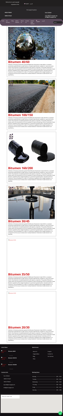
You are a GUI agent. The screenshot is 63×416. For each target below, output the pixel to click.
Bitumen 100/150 (20, 115)
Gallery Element (17, 21)
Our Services (8, 21)
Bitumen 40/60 (18, 62)
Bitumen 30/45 (18, 221)
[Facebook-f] (50, 3)
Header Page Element (32, 22)
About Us (22, 21)
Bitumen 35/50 (18, 274)
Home (2, 21)
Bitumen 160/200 (20, 168)
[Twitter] (51, 3)
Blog (12, 21)
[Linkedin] (56, 3)
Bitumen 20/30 (18, 327)
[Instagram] (53, 3)
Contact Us (27, 21)
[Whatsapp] (54, 3)
